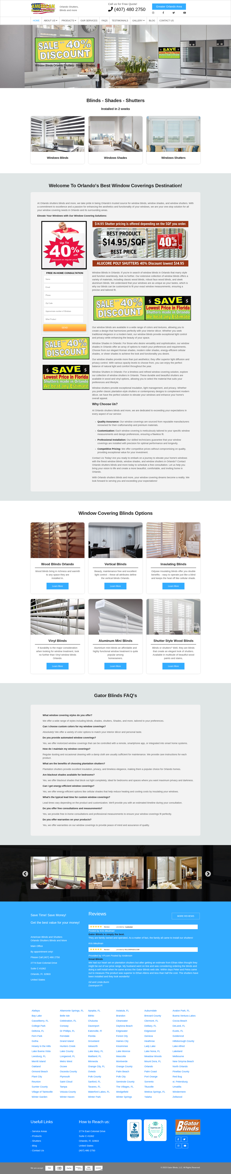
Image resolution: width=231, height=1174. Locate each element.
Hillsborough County (183, 1041)
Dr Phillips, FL (67, 1031)
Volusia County (68, 1091)
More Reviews (185, 916)
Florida (91, 1036)
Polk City (121, 1076)
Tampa (63, 1086)
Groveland (93, 1041)
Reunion (36, 1081)
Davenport (93, 1026)
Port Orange (150, 1076)
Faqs (104, 20)
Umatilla (177, 1086)
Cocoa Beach (180, 1020)
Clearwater (122, 1020)
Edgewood (150, 1031)
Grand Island (67, 1041)
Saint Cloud (66, 1081)
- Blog (34, 1145)
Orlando (148, 1066)
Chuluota (93, 1020)
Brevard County (152, 1015)
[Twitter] (173, 13)
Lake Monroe (123, 1051)
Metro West (66, 1061)
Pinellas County (181, 1071)
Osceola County (68, 1071)
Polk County (94, 1076)
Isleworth (93, 1046)
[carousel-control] (7, 57)
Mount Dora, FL (152, 1061)
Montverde (122, 1061)
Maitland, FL (94, 1056)
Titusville (149, 1086)
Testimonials (120, 20)
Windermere (179, 1091)
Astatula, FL (122, 1010)
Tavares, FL (94, 1086)
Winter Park (94, 1097)
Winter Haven (67, 1097)
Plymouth (65, 1076)
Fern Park (37, 1036)
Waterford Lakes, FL (99, 1091)
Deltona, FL (38, 1031)
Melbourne (178, 1056)
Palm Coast (150, 1071)
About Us (50, 20)
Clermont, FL (151, 1020)
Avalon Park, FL (181, 1010)
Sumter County (40, 1086)
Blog (152, 20)
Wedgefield (122, 1091)
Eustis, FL (178, 1031)
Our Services (88, 20)
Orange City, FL (96, 1066)
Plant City (37, 1076)
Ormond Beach (40, 1071)
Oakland (36, 1066)
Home (36, 20)
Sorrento (149, 1081)
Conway (64, 1026)
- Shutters (36, 1141)
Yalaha (148, 1097)
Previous (25, 874)
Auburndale (150, 1010)
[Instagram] (153, 13)
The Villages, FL (125, 1086)
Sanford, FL (94, 1081)
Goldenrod (178, 1036)
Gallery (137, 20)
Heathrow (149, 1041)
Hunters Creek (67, 1046)
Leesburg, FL (39, 1056)
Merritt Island (39, 1061)
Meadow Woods (153, 1056)
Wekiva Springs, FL (154, 1091)
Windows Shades (115, 157)
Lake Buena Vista (41, 1051)
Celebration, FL (68, 1020)
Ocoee (63, 1066)
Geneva (148, 1036)
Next (208, 874)
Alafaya (36, 1010)
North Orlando (180, 1066)
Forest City (122, 1036)
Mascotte (121, 1056)
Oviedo (92, 1071)
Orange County (124, 1066)
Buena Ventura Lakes (184, 1015)
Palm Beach (122, 1071)
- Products (36, 1136)
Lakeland (177, 1051)
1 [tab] (111, 78)
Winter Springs (124, 1097)
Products (68, 20)
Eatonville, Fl (95, 1031)
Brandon (120, 1015)
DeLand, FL (179, 1026)
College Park (38, 1026)
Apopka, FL (94, 1010)
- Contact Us (37, 1150)
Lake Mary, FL (95, 1051)
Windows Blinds (57, 157)
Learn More (57, 586)
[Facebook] (163, 13)
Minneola (93, 1061)
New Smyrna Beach (183, 1061)
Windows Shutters (173, 157)
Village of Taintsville (42, 1091)
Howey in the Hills (41, 1046)
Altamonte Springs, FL (72, 1010)
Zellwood (177, 1097)
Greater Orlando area (169, 6)
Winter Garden (39, 1097)
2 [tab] (115, 78)
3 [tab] (119, 78)
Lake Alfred (179, 1046)
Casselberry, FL (40, 1020)
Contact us (166, 20)
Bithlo (91, 1015)
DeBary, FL (150, 1026)
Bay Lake (37, 1015)
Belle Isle (65, 1015)
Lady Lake (149, 1046)
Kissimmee (122, 1046)
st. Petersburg (180, 1081)
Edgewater (122, 1031)
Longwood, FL (67, 1056)
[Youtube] (184, 13)
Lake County (66, 1051)
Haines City (122, 1041)
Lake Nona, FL (152, 1051)
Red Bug (177, 1076)
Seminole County (125, 1081)
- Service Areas (39, 1131)
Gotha (35, 1041)
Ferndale (64, 1036)
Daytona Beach (124, 1026)
